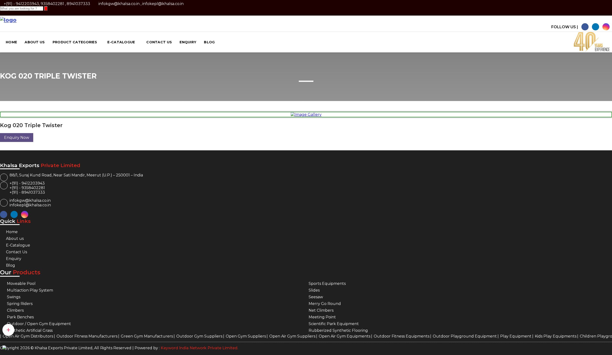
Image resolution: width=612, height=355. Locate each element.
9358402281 (52, 3)
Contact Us (159, 42)
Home (11, 42)
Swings (13, 297)
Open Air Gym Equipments (336, 336)
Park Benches (20, 317)
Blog (209, 42)
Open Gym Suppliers (238, 336)
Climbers (15, 310)
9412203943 (27, 3)
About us (35, 42)
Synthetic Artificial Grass (30, 330)
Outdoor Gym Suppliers (191, 336)
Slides (314, 290)
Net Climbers (321, 310)
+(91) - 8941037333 (27, 192)
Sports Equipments (327, 283)
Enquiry (188, 42)
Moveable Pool (21, 283)
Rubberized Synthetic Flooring (338, 330)
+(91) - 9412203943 (27, 183)
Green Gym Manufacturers (139, 336)
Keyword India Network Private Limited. (199, 348)
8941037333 (78, 3)
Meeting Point (322, 317)
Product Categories (75, 42)
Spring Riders (20, 303)
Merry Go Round (325, 303)
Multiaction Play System (30, 290)
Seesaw (316, 297)
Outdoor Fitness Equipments (393, 336)
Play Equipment (508, 336)
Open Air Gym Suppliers (284, 336)
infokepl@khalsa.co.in (163, 3)
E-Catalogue (121, 42)
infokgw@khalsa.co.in (119, 3)
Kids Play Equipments (547, 336)
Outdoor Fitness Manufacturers (79, 336)
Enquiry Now (16, 137)
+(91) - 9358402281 (27, 188)
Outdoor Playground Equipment (457, 336)
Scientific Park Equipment (334, 323)
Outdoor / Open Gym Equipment (39, 323)
